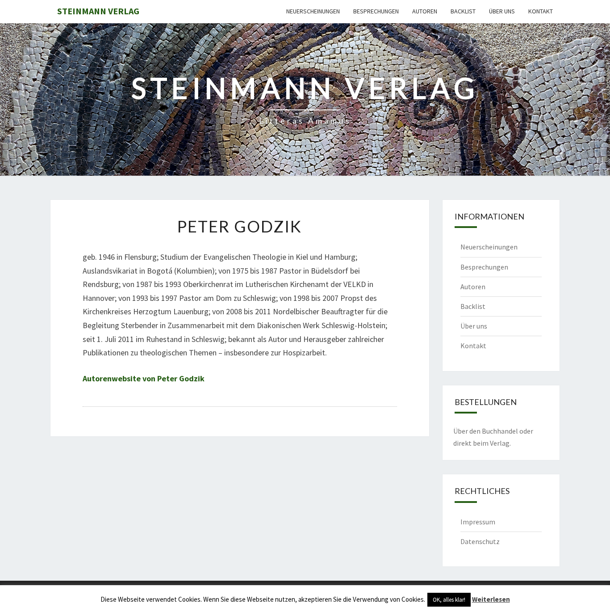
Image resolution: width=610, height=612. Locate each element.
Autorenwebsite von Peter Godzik (144, 378)
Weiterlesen (491, 599)
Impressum (477, 521)
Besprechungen (376, 11)
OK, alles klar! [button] (449, 600)
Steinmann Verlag (98, 11)
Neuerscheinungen (313, 11)
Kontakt (540, 11)
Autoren (424, 11)
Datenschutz (480, 541)
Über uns (502, 11)
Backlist (463, 11)
